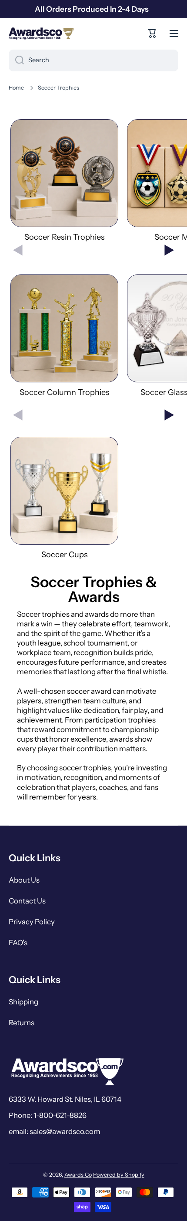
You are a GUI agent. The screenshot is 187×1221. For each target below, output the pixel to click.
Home (16, 87)
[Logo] (41, 33)
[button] (152, 33)
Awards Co (78, 1174)
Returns (21, 1022)
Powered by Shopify (118, 1174)
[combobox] (93, 60)
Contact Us (27, 901)
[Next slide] (169, 250)
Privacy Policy (32, 921)
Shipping (23, 1001)
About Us (24, 880)
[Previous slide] (17, 250)
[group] (64, 180)
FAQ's (18, 942)
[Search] (16, 60)
